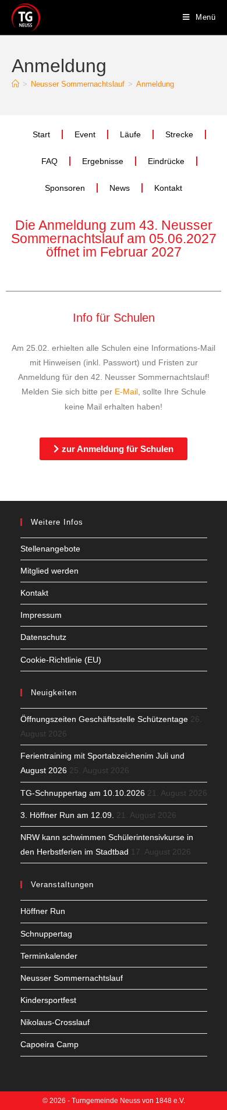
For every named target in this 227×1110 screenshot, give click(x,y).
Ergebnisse (102, 161)
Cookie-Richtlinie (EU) (60, 659)
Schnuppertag (46, 933)
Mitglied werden (49, 570)
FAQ (49, 161)
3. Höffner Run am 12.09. (67, 815)
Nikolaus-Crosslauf (55, 1022)
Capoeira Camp (49, 1044)
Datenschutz (43, 637)
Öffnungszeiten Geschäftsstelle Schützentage (104, 719)
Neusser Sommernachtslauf (71, 978)
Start (41, 134)
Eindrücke (166, 161)
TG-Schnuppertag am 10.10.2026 (82, 793)
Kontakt (168, 188)
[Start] (15, 84)
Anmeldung (155, 84)
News (119, 188)
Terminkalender (48, 955)
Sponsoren (65, 188)
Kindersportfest (48, 1000)
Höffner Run (42, 911)
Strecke (179, 134)
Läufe (130, 134)
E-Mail (125, 391)
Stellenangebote (50, 548)
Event (85, 134)
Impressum (41, 615)
